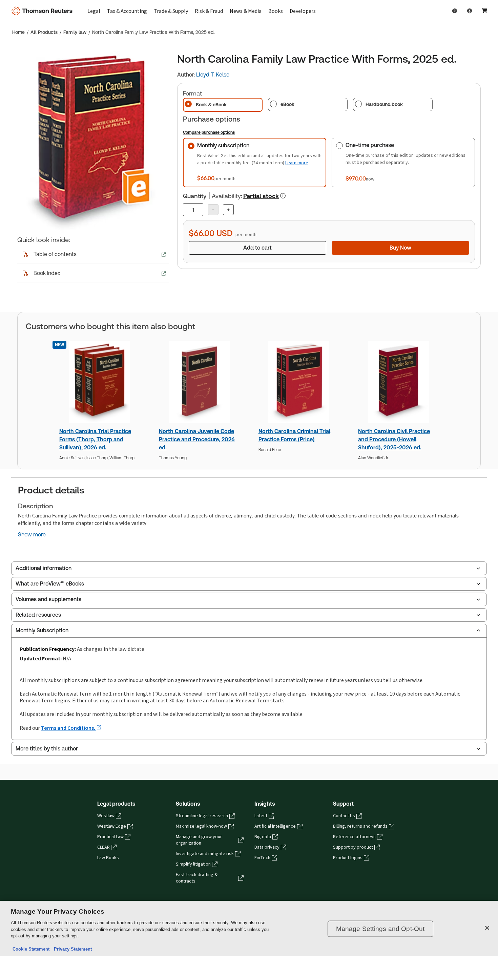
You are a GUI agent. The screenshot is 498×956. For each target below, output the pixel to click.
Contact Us (344, 816)
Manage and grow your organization (199, 840)
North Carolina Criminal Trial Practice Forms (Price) (294, 435)
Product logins (347, 858)
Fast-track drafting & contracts (196, 878)
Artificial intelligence (275, 826)
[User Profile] (469, 11)
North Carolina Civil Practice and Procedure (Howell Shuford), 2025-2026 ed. (394, 439)
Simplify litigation (193, 864)
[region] (249, 928)
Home (18, 32)
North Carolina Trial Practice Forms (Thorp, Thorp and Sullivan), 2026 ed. (95, 439)
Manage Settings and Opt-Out (380, 928)
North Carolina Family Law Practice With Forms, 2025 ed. (153, 32)
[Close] (487, 927)
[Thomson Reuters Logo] (43, 11)
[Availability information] (283, 195)
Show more (32, 535)
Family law (74, 32)
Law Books (108, 858)
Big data (262, 837)
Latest (260, 816)
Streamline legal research (202, 816)
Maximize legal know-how (201, 826)
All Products (44, 32)
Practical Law (110, 837)
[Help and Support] (454, 11)
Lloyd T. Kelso (212, 74)
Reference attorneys (354, 837)
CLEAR (103, 847)
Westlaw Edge (111, 826)
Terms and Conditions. (68, 727)
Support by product (353, 847)
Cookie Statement (31, 949)
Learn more (296, 163)
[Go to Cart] (484, 11)
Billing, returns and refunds (360, 826)
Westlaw (106, 816)
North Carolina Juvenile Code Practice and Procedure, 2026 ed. (197, 439)
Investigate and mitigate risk (205, 854)
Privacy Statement (71, 949)
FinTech (262, 858)
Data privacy (266, 847)
